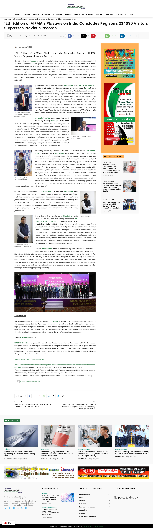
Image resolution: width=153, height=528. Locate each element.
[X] (34, 396)
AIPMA (87, 88)
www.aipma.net (38, 359)
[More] (136, 36)
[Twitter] (21, 508)
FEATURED (7, 19)
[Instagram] (17, 508)
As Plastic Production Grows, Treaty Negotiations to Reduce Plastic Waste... (50, 512)
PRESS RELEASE (108, 181)
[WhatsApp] (44, 396)
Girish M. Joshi (46, 459)
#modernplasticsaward (60, 365)
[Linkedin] (49, 396)
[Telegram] (58, 396)
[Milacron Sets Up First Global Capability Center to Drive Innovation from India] (129, 204)
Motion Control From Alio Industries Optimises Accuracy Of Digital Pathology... (51, 498)
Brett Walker (82, 459)
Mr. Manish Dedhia (87, 85)
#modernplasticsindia (23, 365)
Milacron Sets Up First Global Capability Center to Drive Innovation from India (111, 205)
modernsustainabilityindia (21, 36)
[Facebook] (29, 396)
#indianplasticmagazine (41, 365)
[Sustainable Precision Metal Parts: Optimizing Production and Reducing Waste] (21, 436)
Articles (7, 449)
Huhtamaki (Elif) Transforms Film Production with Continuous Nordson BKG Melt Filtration (111, 168)
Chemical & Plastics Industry (49, 507)
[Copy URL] (63, 396)
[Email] (53, 396)
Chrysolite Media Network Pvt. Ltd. (93, 526)
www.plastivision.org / (23, 359)
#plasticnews (75, 365)
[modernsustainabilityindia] (8, 35)
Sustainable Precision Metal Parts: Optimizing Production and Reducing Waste (19, 454)
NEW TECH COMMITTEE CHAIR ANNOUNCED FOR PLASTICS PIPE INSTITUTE (32, 405)
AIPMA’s (37, 53)
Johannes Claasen (10, 459)
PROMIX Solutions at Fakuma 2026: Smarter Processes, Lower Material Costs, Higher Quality (112, 187)
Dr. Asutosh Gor (44, 191)
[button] (136, 14)
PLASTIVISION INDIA (21, 343)
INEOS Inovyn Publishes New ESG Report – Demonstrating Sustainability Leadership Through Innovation (78, 406)
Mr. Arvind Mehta (42, 118)
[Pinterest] (39, 396)
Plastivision (50, 53)
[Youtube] (13, 508)
